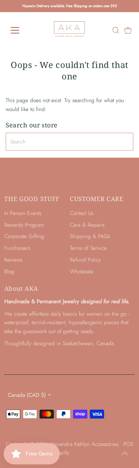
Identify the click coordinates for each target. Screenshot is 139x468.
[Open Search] (116, 30)
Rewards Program (24, 225)
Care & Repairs (87, 225)
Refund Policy (85, 260)
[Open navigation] (20, 30)
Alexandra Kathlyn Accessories (84, 444)
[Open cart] (128, 30)
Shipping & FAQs (90, 236)
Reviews (13, 260)
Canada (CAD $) (27, 395)
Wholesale (81, 271)
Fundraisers (17, 248)
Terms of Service (88, 248)
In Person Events (22, 213)
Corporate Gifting (24, 236)
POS (128, 444)
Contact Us (81, 213)
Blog (9, 271)
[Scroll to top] (125, 454)
